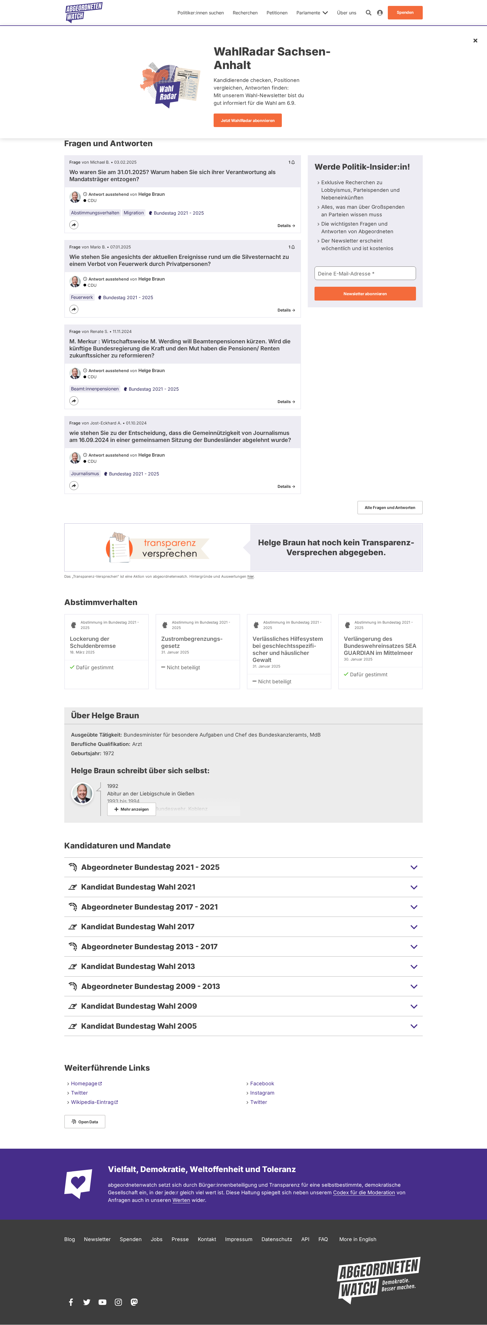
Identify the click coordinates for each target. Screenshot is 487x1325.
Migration (134, 212)
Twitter (79, 1093)
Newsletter (97, 1239)
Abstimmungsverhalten (95, 212)
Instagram (262, 1093)
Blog (69, 1239)
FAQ (323, 1239)
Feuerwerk (82, 297)
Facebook (262, 1083)
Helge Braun (151, 194)
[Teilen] (73, 224)
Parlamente (308, 12)
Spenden (131, 1239)
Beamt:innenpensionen (95, 389)
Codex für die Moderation (364, 1192)
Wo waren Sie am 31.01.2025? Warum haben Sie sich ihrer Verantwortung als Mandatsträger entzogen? (172, 176)
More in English (358, 1239)
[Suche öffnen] (368, 12)
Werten (181, 1200)
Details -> (286, 225)
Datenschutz (277, 1239)
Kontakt (207, 1239)
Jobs (157, 1239)
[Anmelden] (380, 12)
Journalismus (85, 473)
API (305, 1239)
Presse (180, 1239)
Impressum (239, 1239)
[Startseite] (84, 13)
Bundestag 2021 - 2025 (179, 213)
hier (250, 576)
